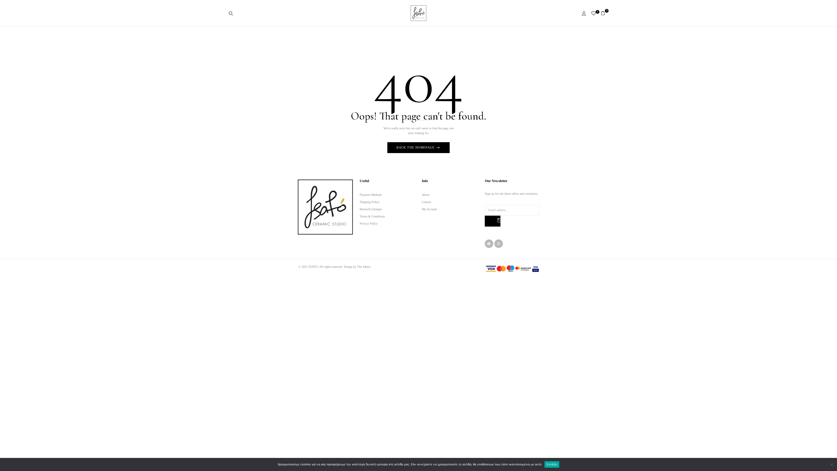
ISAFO (313, 266)
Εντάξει (552, 464)
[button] (604, 13)
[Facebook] (489, 243)
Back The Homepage (416, 147)
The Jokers (363, 266)
